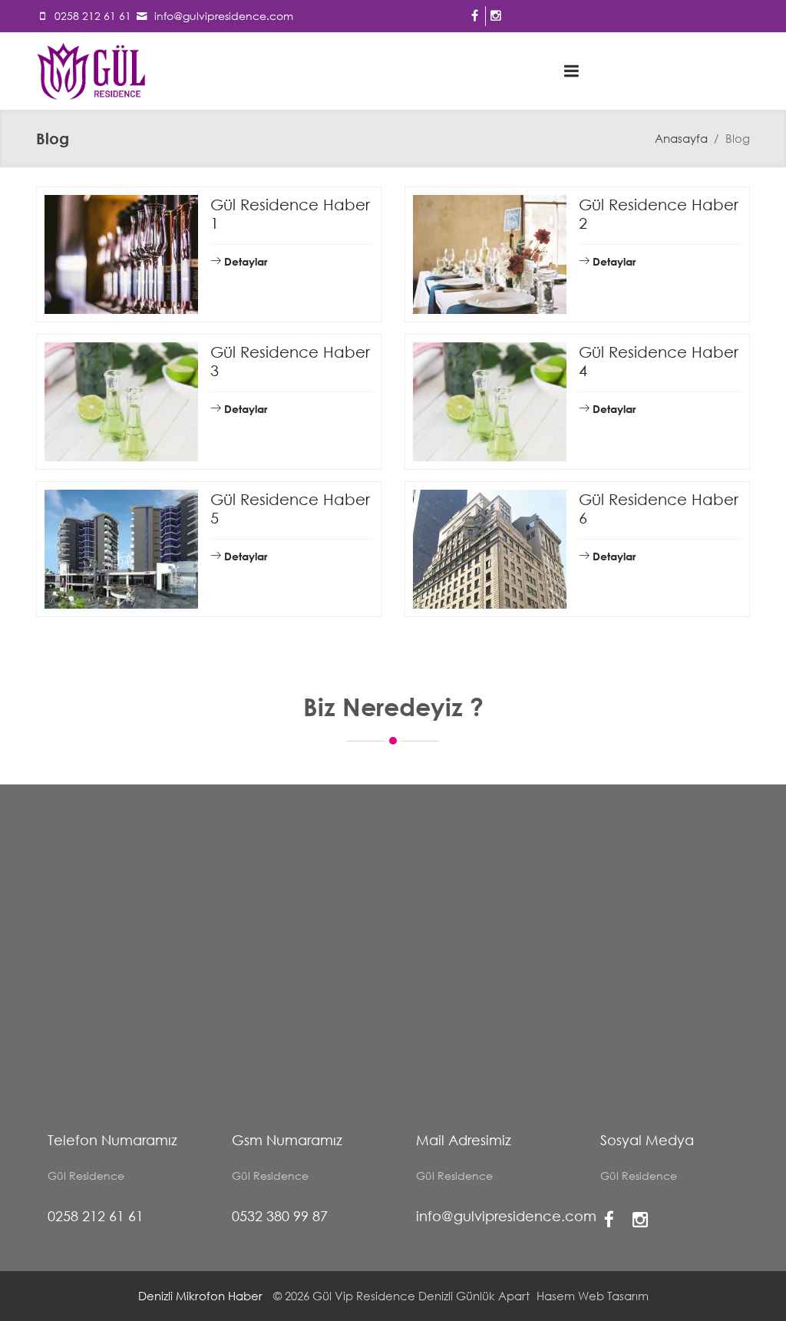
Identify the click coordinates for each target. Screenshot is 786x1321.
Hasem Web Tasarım (593, 1296)
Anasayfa (681, 138)
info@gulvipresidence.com (223, 15)
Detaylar (244, 261)
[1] (572, 70)
